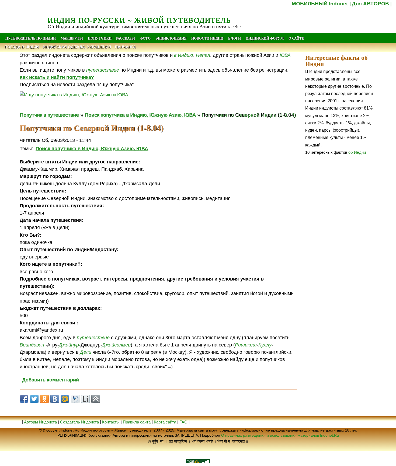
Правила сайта (137, 422)
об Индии (357, 152)
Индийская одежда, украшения (77, 47)
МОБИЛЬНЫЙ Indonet (320, 3)
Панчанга (125, 47)
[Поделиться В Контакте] (54, 399)
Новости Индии (207, 38)
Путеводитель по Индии (30, 38)
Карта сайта (165, 422)
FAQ (183, 422)
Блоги (234, 38)
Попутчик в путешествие (49, 115)
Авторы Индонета (40, 422)
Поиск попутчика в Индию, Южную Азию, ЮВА (140, 115)
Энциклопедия (170, 38)
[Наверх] (95, 399)
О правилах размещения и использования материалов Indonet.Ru (280, 435)
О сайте (296, 38)
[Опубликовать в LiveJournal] (75, 399)
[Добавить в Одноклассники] (44, 399)
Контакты (111, 422)
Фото (145, 38)
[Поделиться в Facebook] (24, 399)
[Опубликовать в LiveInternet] (85, 399)
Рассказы (125, 38)
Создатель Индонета (79, 422)
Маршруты (72, 38)
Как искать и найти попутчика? (57, 77)
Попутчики (100, 38)
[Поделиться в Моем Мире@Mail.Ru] (65, 399)
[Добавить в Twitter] (34, 399)
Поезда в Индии (22, 47)
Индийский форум (265, 38)
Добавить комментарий (50, 380)
